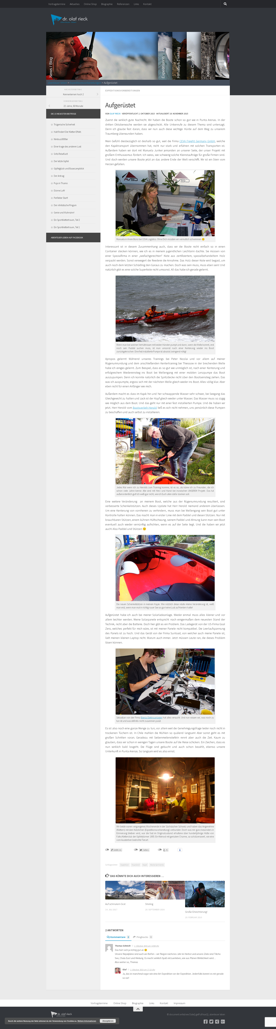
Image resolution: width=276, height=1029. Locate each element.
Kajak (145, 865)
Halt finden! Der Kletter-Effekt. (67, 131)
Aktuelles (74, 4)
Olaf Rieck (115, 113)
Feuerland (136, 865)
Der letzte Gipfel (61, 161)
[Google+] (223, 1021)
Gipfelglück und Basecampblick (69, 168)
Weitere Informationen (86, 1021)
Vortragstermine (56, 4)
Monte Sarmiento (157, 865)
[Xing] (217, 1021)
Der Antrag (59, 175)
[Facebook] (205, 1021)
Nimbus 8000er (61, 139)
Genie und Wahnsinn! (64, 212)
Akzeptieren (107, 1020)
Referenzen (123, 4)
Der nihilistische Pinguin (65, 205)
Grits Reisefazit (61, 153)
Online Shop (90, 4)
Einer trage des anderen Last (67, 146)
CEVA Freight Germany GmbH (197, 141)
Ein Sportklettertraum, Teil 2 (67, 219)
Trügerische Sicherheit (64, 124)
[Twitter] (211, 1021)
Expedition (125, 865)
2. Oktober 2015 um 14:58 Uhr (146, 946)
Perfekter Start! (61, 197)
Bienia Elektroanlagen (151, 717)
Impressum (179, 1003)
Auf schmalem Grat (115, 904)
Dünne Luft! (59, 190)
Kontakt (147, 4)
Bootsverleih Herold (145, 407)
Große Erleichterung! (196, 912)
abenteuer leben (57, 83)
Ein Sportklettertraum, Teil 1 (67, 227)
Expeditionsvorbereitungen (85, 83)
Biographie (107, 4)
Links (136, 4)
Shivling (149, 904)
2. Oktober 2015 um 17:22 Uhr (142, 969)
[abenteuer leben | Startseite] (69, 20)
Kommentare (119, 937)
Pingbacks (144, 937)
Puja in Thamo (61, 183)
